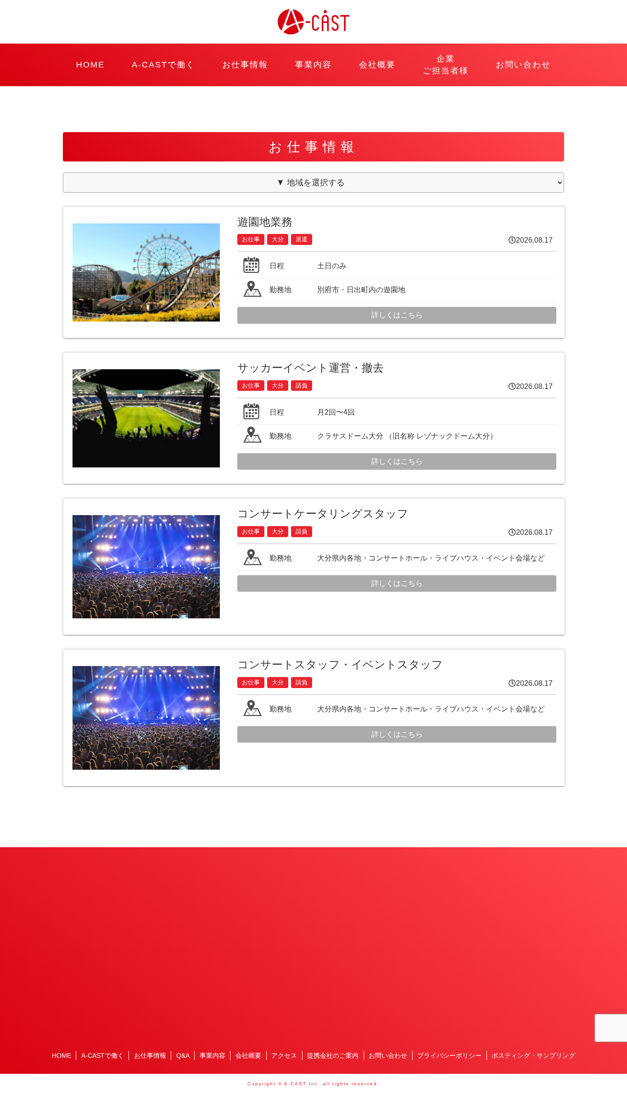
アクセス (284, 1055)
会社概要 (377, 64)
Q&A (183, 1055)
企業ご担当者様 (446, 64)
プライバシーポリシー (449, 1055)
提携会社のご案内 (332, 1055)
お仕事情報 (245, 64)
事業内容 (313, 64)
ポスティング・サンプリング (533, 1055)
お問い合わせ (523, 64)
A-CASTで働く (163, 64)
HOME (90, 64)
